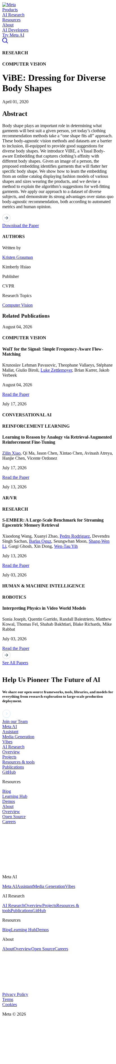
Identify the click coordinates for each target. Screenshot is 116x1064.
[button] (9, 4)
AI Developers (15, 30)
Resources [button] (11, 19)
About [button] (8, 25)
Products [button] (10, 9)
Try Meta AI (13, 35)
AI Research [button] (13, 14)
